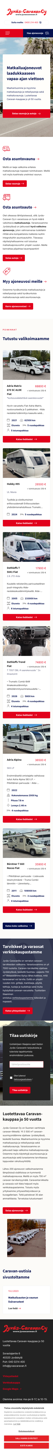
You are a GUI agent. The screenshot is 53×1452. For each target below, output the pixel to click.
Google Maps (11, 1389)
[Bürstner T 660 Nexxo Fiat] (26, 843)
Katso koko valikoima (16, 926)
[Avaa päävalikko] (7, 33)
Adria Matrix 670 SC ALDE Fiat (14, 390)
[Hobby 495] (26, 463)
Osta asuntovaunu (19, 158)
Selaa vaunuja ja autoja (24, 113)
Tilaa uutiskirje (20, 1090)
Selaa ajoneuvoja (14, 1210)
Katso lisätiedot (24, 439)
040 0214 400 (17, 1361)
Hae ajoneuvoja (35, 33)
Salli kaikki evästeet (26, 1438)
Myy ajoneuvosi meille (22, 281)
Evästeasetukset (26, 1431)
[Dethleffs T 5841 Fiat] (26, 547)
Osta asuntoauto (17, 207)
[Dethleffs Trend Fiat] (26, 641)
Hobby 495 (13, 484)
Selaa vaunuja (12, 183)
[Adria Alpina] (26, 739)
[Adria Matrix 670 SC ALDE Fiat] (26, 365)
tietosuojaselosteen (23, 1079)
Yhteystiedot (10, 1376)
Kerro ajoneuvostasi (16, 306)
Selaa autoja (11, 258)
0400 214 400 (24, 22)
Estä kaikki (26, 1446)
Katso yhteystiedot (15, 1010)
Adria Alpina (14, 760)
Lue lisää (16, 1424)
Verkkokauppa (11, 1382)
